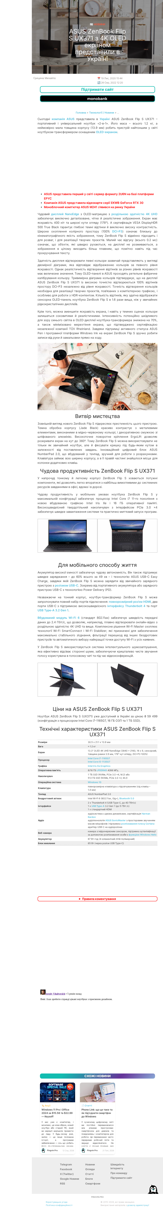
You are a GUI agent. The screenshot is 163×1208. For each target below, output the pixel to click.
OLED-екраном (106, 132)
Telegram (66, 1164)
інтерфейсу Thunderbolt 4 (126, 606)
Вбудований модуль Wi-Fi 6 (59, 617)
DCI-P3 (117, 231)
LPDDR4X (102, 770)
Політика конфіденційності (59, 1205)
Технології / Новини (101, 112)
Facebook (66, 1169)
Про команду (118, 1173)
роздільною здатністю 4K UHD (134, 214)
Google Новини (69, 1178)
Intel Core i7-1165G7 (99, 758)
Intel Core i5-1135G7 (99, 761)
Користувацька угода (56, 1202)
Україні (105, 119)
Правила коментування (99, 899)
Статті (89, 1174)
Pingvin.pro (97, 1197)
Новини (90, 1164)
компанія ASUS (63, 119)
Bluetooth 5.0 (126, 798)
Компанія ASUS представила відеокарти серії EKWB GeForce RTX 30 (93, 202)
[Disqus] (97, 946)
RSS (62, 1183)
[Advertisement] (97, 166)
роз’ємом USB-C (66, 585)
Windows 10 (94, 782)
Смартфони (92, 1183)
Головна (81, 112)
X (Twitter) (67, 1174)
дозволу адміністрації (138, 1205)
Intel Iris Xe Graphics (99, 766)
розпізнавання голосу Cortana (137, 823)
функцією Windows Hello (142, 834)
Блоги (89, 1178)
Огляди (90, 1169)
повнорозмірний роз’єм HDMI (130, 601)
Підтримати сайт (121, 1177)
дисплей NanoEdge (65, 214)
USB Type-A (98, 806)
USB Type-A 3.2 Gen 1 (53, 610)
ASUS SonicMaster (115, 820)
